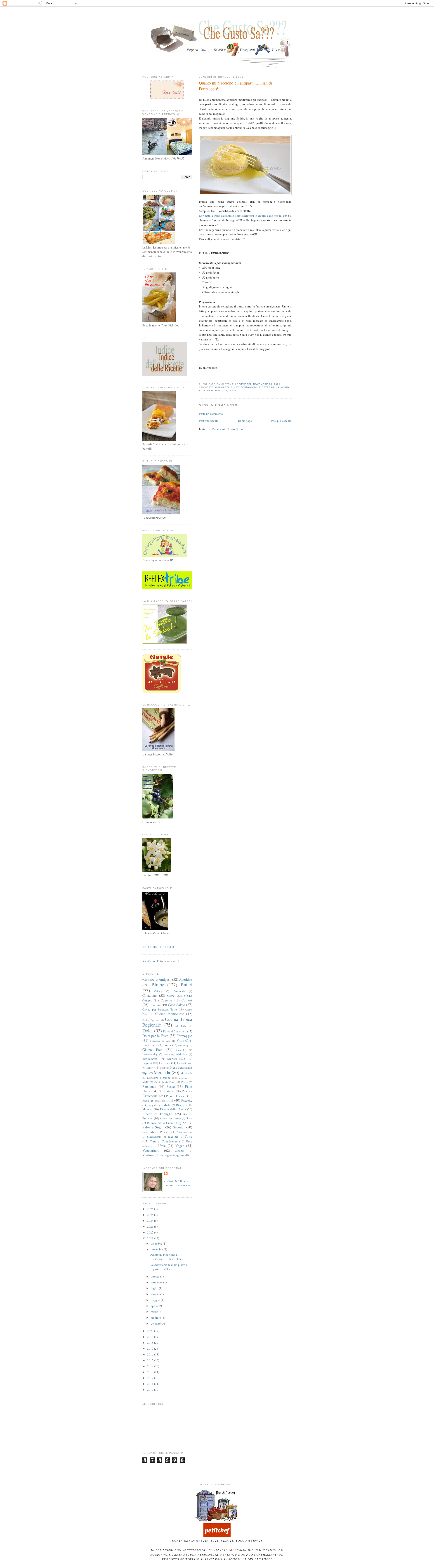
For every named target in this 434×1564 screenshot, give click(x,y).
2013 (150, 1372)
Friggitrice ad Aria (160, 1040)
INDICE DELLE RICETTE (158, 947)
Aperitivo (185, 979)
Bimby (235, 387)
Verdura (148, 1155)
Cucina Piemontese (169, 1013)
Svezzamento (154, 1136)
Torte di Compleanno (164, 1141)
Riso (189, 1118)
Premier (157, 1100)
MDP (162, 1067)
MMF (145, 1082)
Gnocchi (180, 1050)
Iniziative (181, 1054)
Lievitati (164, 1063)
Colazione (149, 995)
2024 (150, 1221)
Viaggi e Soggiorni (173, 1155)
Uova (232, 390)
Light (149, 1067)
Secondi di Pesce (155, 1132)
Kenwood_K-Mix (176, 1058)
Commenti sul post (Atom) (228, 429)
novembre (157, 1249)
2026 (150, 1209)
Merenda (162, 1072)
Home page (245, 421)
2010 (150, 1390)
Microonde (186, 1073)
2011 (150, 1384)
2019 (150, 1337)
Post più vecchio (281, 421)
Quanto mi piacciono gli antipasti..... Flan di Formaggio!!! (235, 85)
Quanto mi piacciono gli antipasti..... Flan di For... (166, 1256)
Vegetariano (150, 1150)
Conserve (166, 1000)
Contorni (155, 1005)
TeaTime (172, 1137)
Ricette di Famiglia (213, 390)
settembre (157, 1282)
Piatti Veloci (166, 1091)
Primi (169, 1100)
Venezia (179, 1151)
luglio (155, 1288)
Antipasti (222, 387)
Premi (145, 1100)
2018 (150, 1343)
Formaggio (249, 387)
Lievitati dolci (184, 1063)
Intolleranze (149, 1059)
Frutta (167, 1045)
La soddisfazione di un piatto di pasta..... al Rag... (169, 1267)
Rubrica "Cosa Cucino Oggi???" (167, 1123)
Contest (187, 1000)
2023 (150, 1226)
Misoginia (183, 1077)
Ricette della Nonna (274, 387)
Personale (149, 1086)
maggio (156, 1300)
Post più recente (208, 421)
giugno (155, 1294)
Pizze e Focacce (176, 1096)
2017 (150, 1348)
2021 (150, 1238)
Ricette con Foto (152, 961)
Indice (167, 1054)
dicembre (157, 1243)
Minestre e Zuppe (158, 1078)
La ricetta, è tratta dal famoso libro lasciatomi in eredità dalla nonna (240, 215)
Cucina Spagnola (151, 1020)
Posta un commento (211, 414)
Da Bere (180, 1025)
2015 (150, 1360)
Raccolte (186, 1100)
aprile (154, 1306)
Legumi (147, 1063)
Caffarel (158, 991)
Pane (172, 1082)
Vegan (179, 1145)
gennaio (156, 1323)
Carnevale (179, 991)
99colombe (148, 979)
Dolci (147, 1030)
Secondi (178, 1127)
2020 (150, 1331)
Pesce (171, 1086)
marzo (155, 1312)
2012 (150, 1378)
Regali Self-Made (159, 1105)
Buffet (186, 984)
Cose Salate (176, 1004)
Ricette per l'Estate (170, 1118)
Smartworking (184, 1132)
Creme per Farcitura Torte (159, 1009)
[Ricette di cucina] (217, 1536)
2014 (150, 1366)
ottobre (155, 1276)
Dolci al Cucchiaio (174, 1031)
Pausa (184, 1082)
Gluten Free (152, 1049)
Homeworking (150, 1054)
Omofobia (159, 1082)
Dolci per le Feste (155, 1035)
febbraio (156, 1317)
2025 (150, 1215)
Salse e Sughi (152, 1127)
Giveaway (183, 1045)
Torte (188, 1136)
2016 (150, 1354)
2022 (150, 1232)
